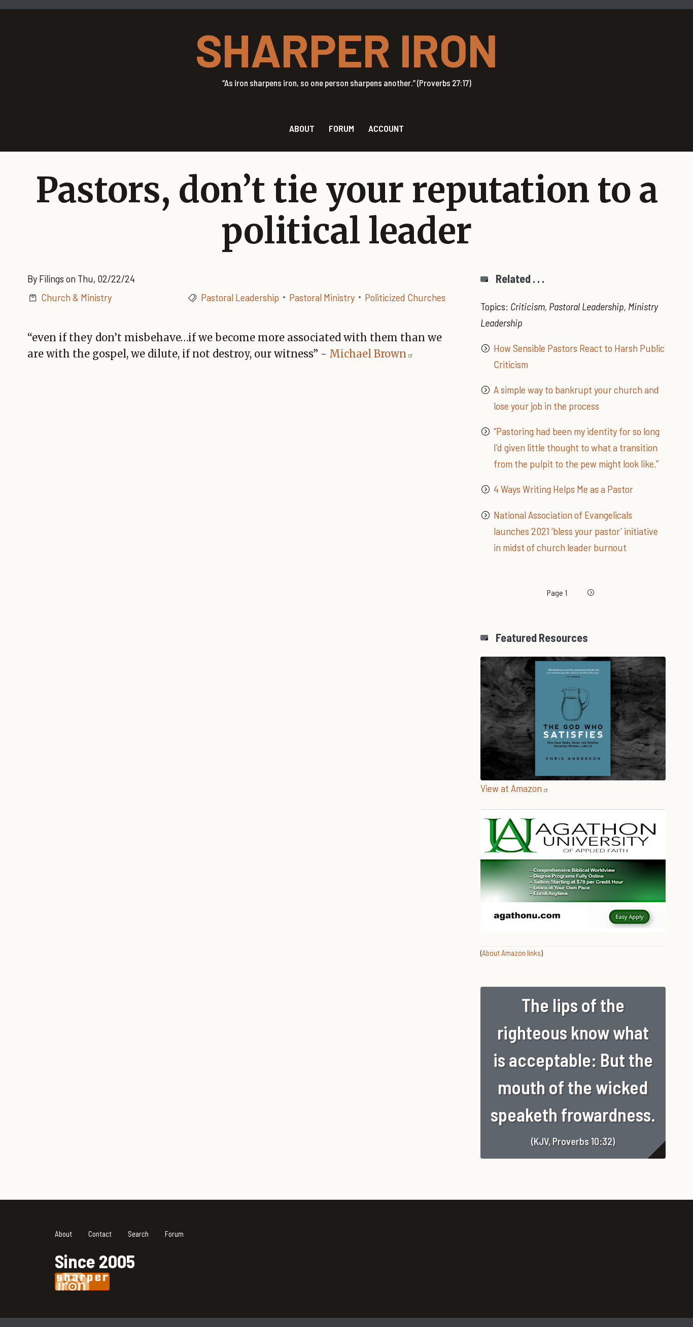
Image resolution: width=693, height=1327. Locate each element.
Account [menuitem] (386, 128)
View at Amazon (511, 788)
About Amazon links (511, 952)
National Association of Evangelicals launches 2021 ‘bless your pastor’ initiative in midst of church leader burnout (576, 531)
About (63, 1233)
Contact (100, 1233)
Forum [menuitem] (341, 128)
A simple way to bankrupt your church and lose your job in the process (576, 397)
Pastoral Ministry (322, 297)
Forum (174, 1233)
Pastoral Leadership (240, 297)
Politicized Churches (405, 297)
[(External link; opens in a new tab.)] (573, 717)
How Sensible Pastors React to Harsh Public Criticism (579, 356)
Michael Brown (367, 353)
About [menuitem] (302, 128)
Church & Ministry (76, 297)
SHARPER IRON (346, 49)
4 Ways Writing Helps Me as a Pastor (563, 489)
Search (138, 1233)
